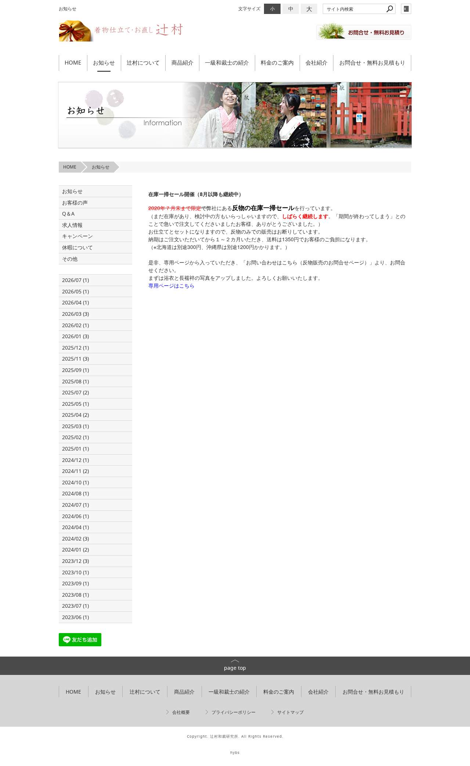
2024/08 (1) (75, 493)
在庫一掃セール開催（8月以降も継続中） (196, 194)
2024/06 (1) (75, 516)
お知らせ (104, 62)
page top (235, 667)
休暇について (77, 247)
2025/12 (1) (75, 347)
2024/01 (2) (75, 549)
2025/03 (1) (75, 426)
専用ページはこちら (171, 285)
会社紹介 (317, 62)
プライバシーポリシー (234, 712)
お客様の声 (75, 202)
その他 (72, 258)
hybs (235, 752)
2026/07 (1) (75, 280)
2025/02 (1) (75, 437)
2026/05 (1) (75, 291)
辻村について (143, 62)
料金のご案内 (277, 62)
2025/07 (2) (75, 392)
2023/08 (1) (75, 594)
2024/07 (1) (75, 504)
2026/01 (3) (75, 336)
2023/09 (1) (75, 583)
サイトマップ (290, 712)
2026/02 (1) (75, 325)
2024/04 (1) (75, 527)
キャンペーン (77, 235)
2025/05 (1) (75, 403)
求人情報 (72, 224)
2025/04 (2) (75, 414)
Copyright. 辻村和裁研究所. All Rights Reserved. (235, 736)
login (406, 9)
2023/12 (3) (75, 560)
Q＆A (68, 213)
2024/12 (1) (75, 459)
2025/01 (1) (75, 448)
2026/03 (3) (75, 313)
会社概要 (181, 712)
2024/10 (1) (75, 482)
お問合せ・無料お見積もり (372, 62)
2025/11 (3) (75, 358)
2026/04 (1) (75, 302)
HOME (73, 62)
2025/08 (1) (75, 381)
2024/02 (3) (75, 538)
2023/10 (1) (75, 572)
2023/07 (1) (75, 605)
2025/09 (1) (75, 369)
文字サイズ (249, 9)
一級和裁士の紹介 (227, 62)
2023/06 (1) (75, 617)
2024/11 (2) (75, 470)
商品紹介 (182, 62)
